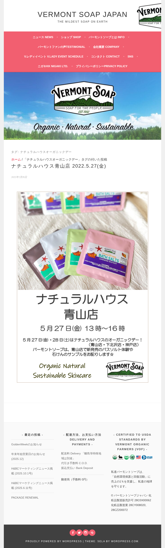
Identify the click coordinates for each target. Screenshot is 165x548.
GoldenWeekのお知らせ (26, 444)
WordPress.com (124, 541)
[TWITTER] (79, 532)
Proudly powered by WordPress (54, 541)
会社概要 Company (106, 46)
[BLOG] (92, 532)
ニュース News (43, 37)
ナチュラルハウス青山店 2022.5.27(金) (58, 166)
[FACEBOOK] (73, 532)
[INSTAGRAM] (85, 532)
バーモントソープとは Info (107, 37)
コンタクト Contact (105, 56)
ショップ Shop (71, 37)
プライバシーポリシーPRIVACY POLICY (101, 66)
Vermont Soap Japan (83, 14)
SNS (130, 56)
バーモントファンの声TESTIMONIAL (61, 46)
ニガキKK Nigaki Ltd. (53, 66)
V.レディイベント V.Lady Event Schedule (53, 56)
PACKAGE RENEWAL (25, 497)
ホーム (16, 159)
